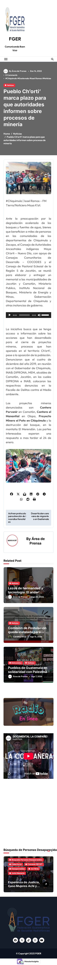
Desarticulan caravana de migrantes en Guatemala (40, 516)
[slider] (46, 314)
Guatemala (24, 78)
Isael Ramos (36, 78)
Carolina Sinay (19, 636)
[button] (50, 874)
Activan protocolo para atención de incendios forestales (17, 517)
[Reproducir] (9, 315)
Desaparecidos (18, 869)
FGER (15, 39)
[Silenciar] (39, 315)
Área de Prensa (20, 597)
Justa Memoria (18, 873)
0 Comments (11, 75)
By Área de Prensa (17, 71)
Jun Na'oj (34, 869)
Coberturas (17, 864)
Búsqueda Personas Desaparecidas (27, 860)
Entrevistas (16, 663)
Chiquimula (12, 78)
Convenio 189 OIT (35, 864)
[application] (28, 315)
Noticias (47, 78)
